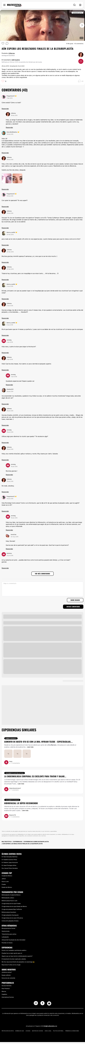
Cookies (28, 1030)
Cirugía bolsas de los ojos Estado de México (14, 906)
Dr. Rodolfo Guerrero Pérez (9, 859)
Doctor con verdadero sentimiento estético (14, 950)
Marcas (4, 991)
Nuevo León (5, 881)
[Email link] (49, 1003)
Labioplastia (5, 937)
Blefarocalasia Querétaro (9, 912)
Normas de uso (19, 1030)
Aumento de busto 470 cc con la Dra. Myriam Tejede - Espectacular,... (38, 741)
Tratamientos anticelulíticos (14, 773)
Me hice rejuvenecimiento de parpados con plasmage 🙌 (18, 962)
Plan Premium (6, 988)
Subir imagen (75, 600)
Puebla (4, 884)
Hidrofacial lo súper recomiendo (21, 803)
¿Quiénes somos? (7, 972)
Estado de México (7, 887)
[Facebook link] (42, 1003)
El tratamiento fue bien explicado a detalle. (14, 959)
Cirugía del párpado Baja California (12, 909)
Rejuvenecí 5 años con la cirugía (11, 965)
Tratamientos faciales (12, 800)
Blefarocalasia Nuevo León (9, 900)
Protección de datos (8, 1030)
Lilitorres (11, 53)
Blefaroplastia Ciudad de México (11, 895)
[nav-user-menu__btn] (80, 5)
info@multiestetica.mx (50, 1026)
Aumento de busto (10, 738)
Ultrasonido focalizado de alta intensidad (13, 940)
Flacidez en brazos (7, 942)
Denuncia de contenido (8, 978)
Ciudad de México (7, 876)
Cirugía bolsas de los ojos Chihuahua (12, 918)
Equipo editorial (6, 975)
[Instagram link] (36, 1003)
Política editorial (58, 1030)
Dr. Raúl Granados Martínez (9, 856)
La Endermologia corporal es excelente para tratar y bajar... (35, 776)
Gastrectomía (5, 931)
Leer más (30, 747)
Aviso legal (48, 1030)
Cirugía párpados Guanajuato (10, 915)
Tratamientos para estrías (9, 934)
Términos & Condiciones (72, 1030)
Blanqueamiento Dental (8, 928)
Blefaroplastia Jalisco (8, 898)
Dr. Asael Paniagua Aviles (9, 865)
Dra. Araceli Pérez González (10, 868)
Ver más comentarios (42, 574)
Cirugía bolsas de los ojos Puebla (11, 903)
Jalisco (4, 878)
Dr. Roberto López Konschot (10, 862)
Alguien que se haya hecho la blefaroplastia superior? (17, 956)
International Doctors (8, 997)
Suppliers (4, 994)
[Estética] (14, 5)
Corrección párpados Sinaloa (10, 921)
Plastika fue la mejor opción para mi (12, 953)
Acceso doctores (6, 985)
